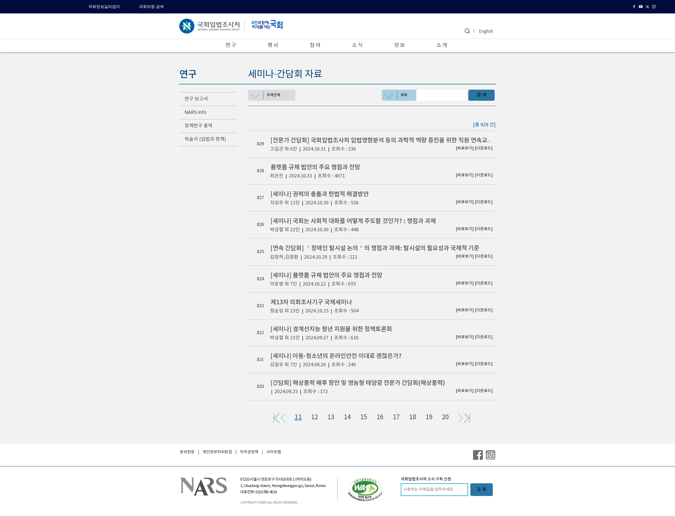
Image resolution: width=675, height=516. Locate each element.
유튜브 (641, 6)
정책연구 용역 (199, 126)
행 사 (273, 45)
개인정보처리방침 (217, 452)
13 (330, 417)
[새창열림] (365, 489)
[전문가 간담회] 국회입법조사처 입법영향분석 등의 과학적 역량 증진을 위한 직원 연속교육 (382, 140)
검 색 (481, 95)
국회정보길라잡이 (104, 6)
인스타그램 (654, 6)
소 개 (441, 45)
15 (363, 417)
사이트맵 (273, 452)
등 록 (481, 489)
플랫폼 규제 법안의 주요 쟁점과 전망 (315, 167)
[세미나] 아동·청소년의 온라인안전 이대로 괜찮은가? (336, 356)
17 (396, 417)
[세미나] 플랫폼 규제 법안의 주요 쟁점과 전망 (326, 275)
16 (380, 417)
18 (412, 417)
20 (445, 417)
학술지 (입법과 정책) (205, 139)
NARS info (195, 112)
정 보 (399, 45)
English (486, 31)
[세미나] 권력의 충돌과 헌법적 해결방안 (320, 194)
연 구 (230, 45)
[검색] (467, 31)
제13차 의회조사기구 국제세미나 (311, 302)
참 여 (315, 45)
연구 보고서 (196, 99)
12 (314, 417)
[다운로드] (484, 148)
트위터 (648, 6)
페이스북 (635, 6)
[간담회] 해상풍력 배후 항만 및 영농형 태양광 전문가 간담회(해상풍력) (358, 383)
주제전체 (273, 95)
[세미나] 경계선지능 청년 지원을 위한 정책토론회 (331, 329)
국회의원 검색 (151, 6)
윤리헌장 (187, 452)
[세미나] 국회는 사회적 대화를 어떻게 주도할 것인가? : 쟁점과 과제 (353, 221)
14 (347, 417)
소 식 (357, 45)
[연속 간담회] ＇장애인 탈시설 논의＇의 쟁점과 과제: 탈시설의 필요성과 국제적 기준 (375, 248)
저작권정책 (249, 452)
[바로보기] (465, 148)
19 (429, 417)
